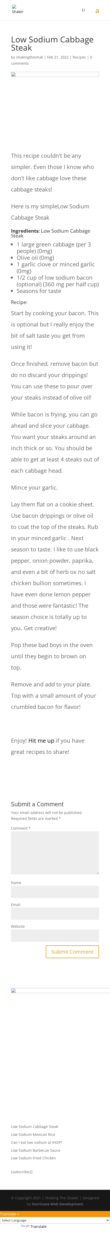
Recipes (79, 57)
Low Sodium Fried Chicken (33, 1158)
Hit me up (41, 740)
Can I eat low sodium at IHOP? (36, 1142)
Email (15, 904)
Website (18, 926)
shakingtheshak (29, 57)
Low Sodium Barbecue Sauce (35, 1150)
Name (16, 882)
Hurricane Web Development (57, 1204)
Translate (38, 1226)
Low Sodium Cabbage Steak (34, 1126)
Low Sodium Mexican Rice (33, 1134)
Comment (21, 828)
